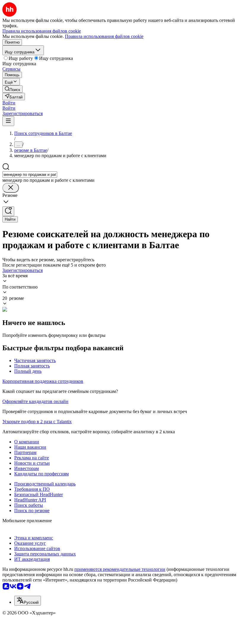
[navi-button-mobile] (8, 121)
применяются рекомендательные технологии (119, 569)
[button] (8, 102)
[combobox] (29, 174)
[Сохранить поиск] (8, 211)
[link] (12, 89)
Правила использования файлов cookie (104, 36)
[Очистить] (10, 188)
